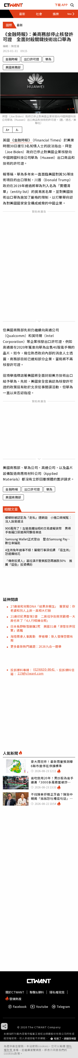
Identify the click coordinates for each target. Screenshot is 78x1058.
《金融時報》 (21, 139)
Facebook (20, 1006)
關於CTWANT (14, 992)
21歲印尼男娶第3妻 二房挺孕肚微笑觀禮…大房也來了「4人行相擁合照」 (42, 618)
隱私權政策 (57, 992)
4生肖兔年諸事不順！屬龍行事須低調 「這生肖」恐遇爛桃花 (38, 552)
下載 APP (61, 4)
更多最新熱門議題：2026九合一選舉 (35, 646)
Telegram (63, 1006)
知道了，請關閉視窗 (65, 1038)
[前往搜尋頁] (72, 5)
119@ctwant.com (31, 673)
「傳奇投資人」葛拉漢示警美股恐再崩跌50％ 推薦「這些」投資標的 (38, 562)
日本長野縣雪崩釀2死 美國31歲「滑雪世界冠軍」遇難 (42, 628)
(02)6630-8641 (44, 669)
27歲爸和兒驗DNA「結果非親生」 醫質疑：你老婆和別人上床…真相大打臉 (42, 608)
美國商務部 (13, 67)
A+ (7, 129)
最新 (22, 14)
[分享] (4, 1026)
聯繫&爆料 (37, 992)
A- (17, 129)
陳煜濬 (15, 46)
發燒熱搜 (15, 998)
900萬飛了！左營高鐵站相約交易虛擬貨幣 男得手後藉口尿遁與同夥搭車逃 (38, 530)
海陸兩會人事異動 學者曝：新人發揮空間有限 (41, 638)
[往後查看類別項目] (69, 14)
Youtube (42, 1006)
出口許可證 (31, 59)
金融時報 (11, 59)
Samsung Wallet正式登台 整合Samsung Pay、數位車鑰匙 (37, 541)
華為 (48, 59)
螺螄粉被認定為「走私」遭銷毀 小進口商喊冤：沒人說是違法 (38, 519)
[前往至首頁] (13, 5)
